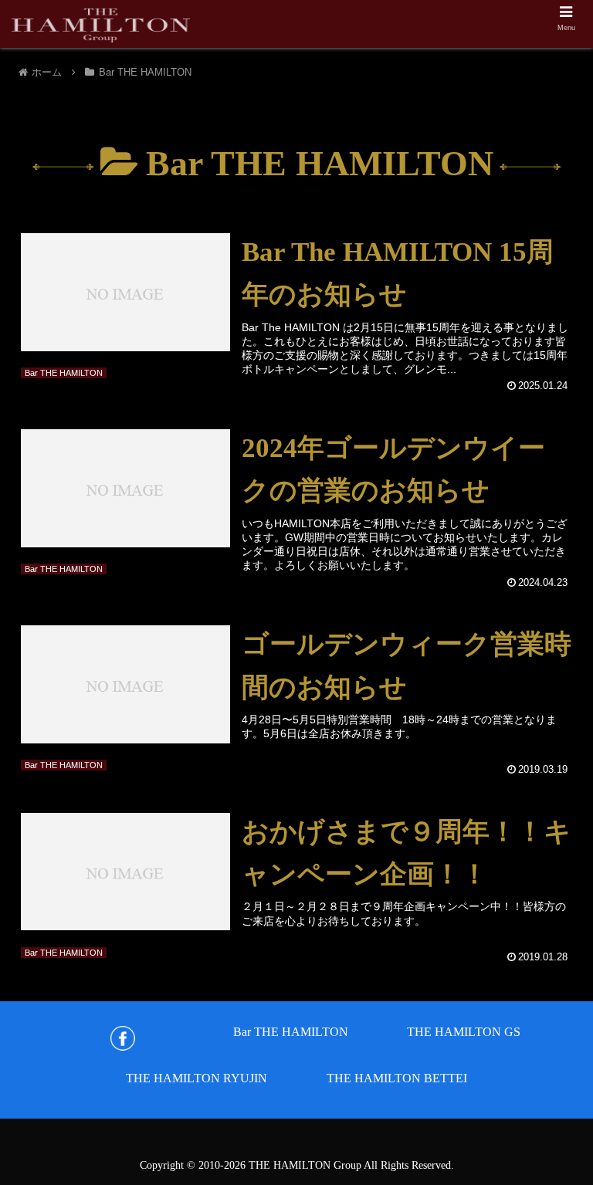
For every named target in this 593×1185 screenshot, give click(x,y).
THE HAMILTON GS (463, 1031)
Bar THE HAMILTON (290, 1031)
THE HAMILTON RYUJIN (196, 1078)
